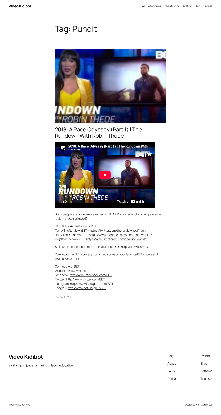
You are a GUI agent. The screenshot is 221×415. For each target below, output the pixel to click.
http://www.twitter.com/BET (85, 279)
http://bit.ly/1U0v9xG (135, 247)
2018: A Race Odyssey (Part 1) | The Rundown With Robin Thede (98, 132)
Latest (208, 6)
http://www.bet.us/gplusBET (87, 288)
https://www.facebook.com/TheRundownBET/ (120, 235)
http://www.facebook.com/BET (91, 275)
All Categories (151, 6)
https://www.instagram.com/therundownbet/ (117, 239)
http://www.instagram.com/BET (91, 284)
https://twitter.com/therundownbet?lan (117, 230)
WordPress (206, 404)
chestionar (172, 6)
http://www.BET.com (76, 271)
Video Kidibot (20, 6)
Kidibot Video (191, 6)
